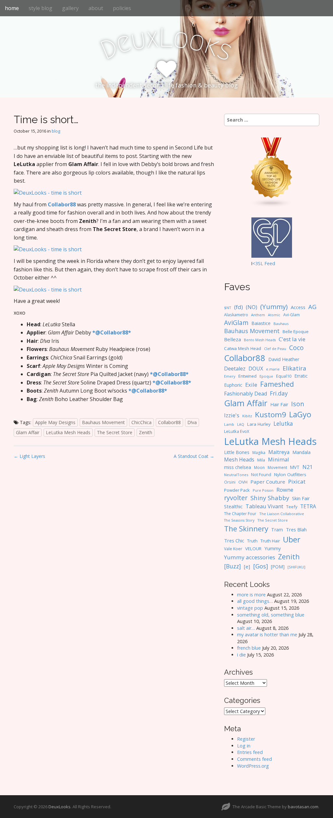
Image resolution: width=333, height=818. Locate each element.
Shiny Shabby (269, 498)
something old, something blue (270, 615)
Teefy (291, 507)
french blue (249, 648)
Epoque (266, 376)
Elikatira (294, 368)
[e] (247, 566)
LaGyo (300, 414)
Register (246, 739)
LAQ (240, 424)
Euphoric (233, 385)
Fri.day (279, 393)
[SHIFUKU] (296, 567)
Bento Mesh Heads (260, 340)
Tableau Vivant (264, 506)
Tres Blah (296, 529)
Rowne (284, 489)
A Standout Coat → (194, 456)
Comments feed (254, 759)
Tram (277, 529)
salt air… (246, 628)
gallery (70, 8)
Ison (297, 403)
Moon (259, 467)
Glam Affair (27, 432)
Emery (229, 376)
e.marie (273, 369)
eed (271, 263)
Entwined (247, 376)
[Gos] (260, 566)
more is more (251, 594)
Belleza (232, 339)
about (95, 8)
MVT (295, 467)
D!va (192, 422)
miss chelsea (237, 467)
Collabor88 (169, 422)
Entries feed (250, 752)
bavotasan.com (303, 807)
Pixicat (296, 481)
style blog (40, 8)
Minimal (278, 459)
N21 (307, 467)
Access (298, 307)
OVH (242, 482)
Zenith (145, 432)
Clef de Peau (275, 348)
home (12, 8)
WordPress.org (253, 766)
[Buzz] (232, 566)
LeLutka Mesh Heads (68, 432)
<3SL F (259, 263)
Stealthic (233, 506)
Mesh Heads (239, 459)
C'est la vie (292, 339)
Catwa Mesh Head (242, 348)
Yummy (272, 548)
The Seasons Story (239, 520)
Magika (258, 452)
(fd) (238, 307)
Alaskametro (236, 315)
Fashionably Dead (245, 393)
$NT (227, 307)
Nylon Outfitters (290, 474)
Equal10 (283, 376)
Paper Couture (267, 481)
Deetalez (235, 368)
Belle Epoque (296, 331)
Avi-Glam (291, 315)
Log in (243, 746)
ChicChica (141, 422)
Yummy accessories (249, 557)
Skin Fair (301, 498)
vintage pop (250, 608)
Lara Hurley (259, 424)
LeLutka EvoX (236, 431)
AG (312, 307)
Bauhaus (280, 323)
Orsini (229, 482)
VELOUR (253, 549)
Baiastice (261, 323)
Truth (252, 541)
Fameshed (277, 384)
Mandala (301, 452)
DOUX (255, 368)
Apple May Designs (55, 422)
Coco (296, 347)
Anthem (258, 314)
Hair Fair (279, 404)
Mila (261, 460)
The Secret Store (114, 432)
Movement (277, 467)
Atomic (274, 315)
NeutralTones (236, 474)
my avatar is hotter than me (267, 634)
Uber (291, 539)
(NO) (251, 307)
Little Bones (236, 452)
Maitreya (278, 452)
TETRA (308, 506)
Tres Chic (234, 540)
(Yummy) (274, 306)
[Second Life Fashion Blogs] (271, 172)
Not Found (261, 474)
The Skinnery (246, 528)
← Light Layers (29, 456)
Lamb (229, 424)
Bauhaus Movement (103, 422)
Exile (251, 384)
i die (241, 655)
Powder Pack (237, 490)
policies (122, 8)
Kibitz (247, 415)
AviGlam (236, 322)
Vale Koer (233, 549)
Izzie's (231, 415)
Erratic (301, 376)
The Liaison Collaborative (281, 513)
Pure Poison (263, 490)
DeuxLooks (59, 807)
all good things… (255, 601)
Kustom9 (270, 414)
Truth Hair (270, 541)
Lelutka (283, 423)
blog (56, 131)
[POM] (278, 567)
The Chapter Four (240, 513)
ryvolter (235, 497)
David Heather (283, 359)
